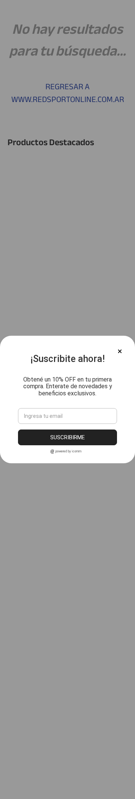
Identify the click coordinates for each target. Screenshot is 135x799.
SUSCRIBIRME (67, 437)
